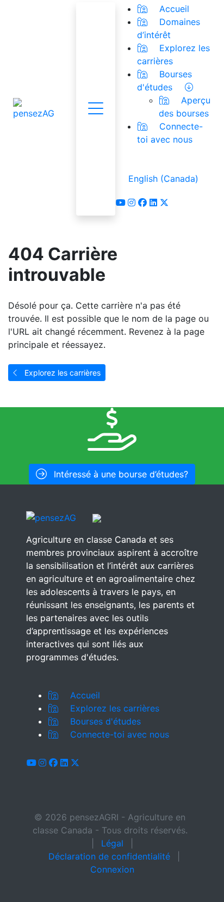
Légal (112, 843)
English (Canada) (163, 178)
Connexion (112, 869)
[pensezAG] (33, 109)
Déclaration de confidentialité (109, 856)
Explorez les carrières (61, 372)
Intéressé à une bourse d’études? (119, 474)
